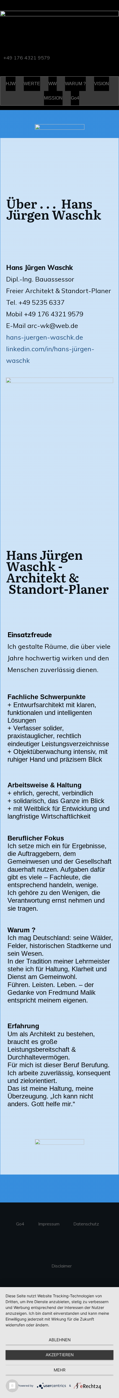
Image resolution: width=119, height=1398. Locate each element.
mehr (60, 1370)
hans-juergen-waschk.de (44, 337)
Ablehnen (60, 1339)
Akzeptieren (60, 1354)
